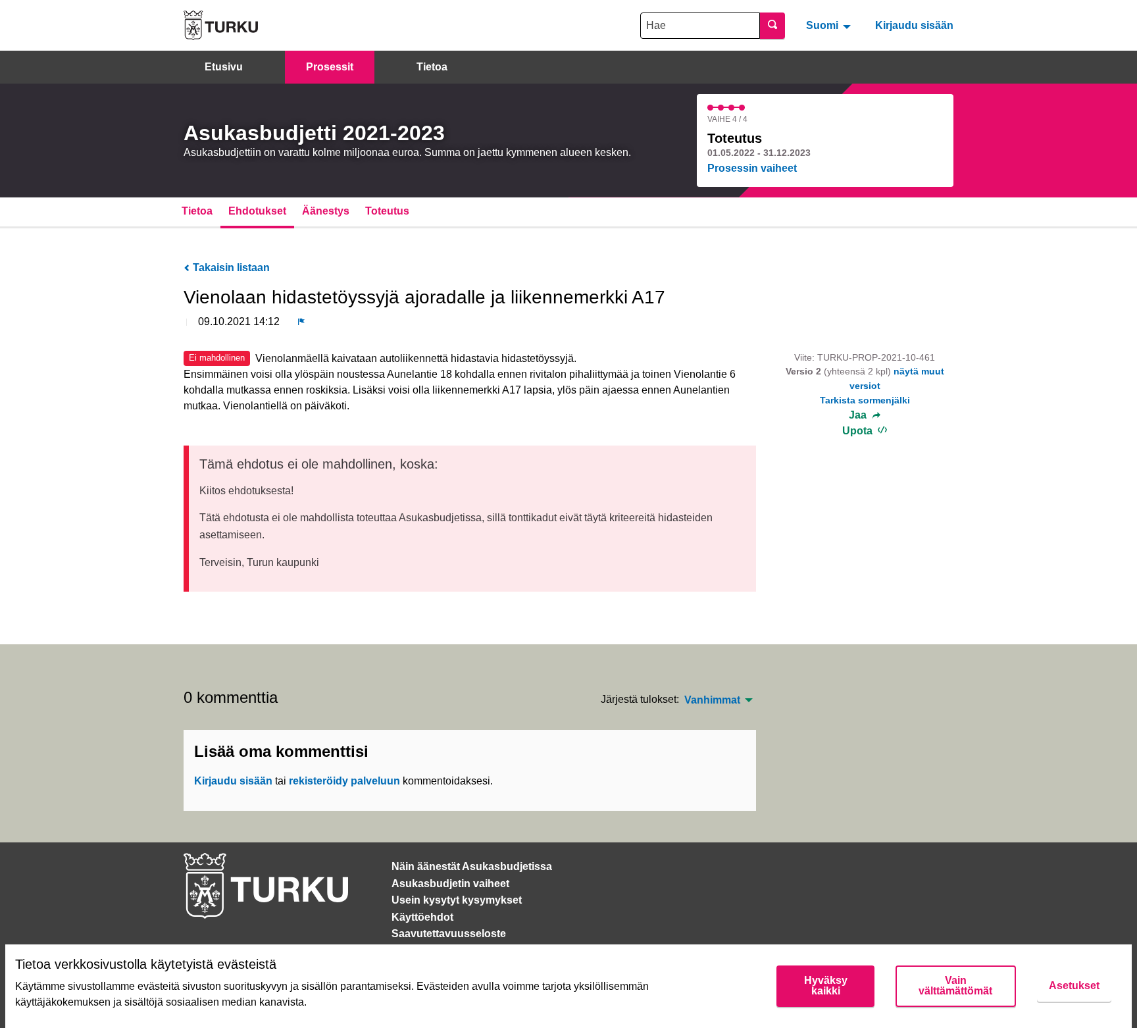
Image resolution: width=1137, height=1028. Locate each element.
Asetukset (1074, 985)
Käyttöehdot (422, 917)
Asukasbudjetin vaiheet (450, 883)
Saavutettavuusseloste (449, 933)
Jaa (859, 415)
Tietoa (432, 66)
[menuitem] (830, 25)
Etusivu (224, 66)
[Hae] (772, 26)
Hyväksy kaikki (825, 985)
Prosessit (329, 66)
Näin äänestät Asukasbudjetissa (472, 866)
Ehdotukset (257, 211)
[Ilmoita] (301, 322)
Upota (858, 430)
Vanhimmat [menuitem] (712, 700)
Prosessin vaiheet (752, 168)
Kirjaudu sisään (914, 25)
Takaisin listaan (230, 267)
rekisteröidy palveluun (344, 780)
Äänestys (325, 211)
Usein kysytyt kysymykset (457, 900)
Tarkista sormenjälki (865, 400)
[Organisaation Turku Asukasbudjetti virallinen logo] (221, 25)
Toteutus (387, 211)
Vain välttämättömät (955, 985)
